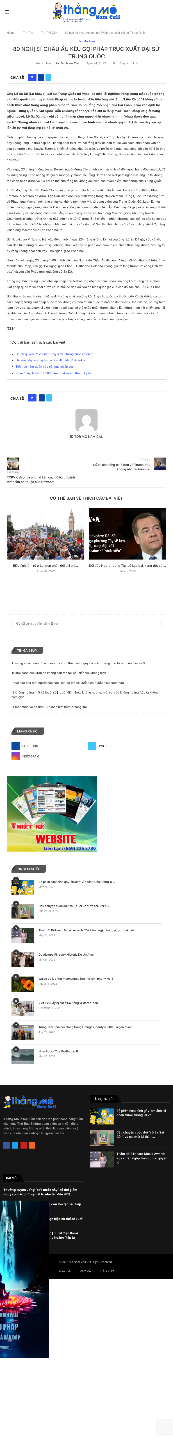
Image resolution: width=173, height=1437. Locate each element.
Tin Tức (28, 32)
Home (10, 32)
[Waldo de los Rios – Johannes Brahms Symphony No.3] (22, 984)
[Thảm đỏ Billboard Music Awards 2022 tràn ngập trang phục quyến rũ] (22, 935)
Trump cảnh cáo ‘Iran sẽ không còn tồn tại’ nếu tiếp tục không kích (58, 673)
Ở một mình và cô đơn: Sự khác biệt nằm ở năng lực (49, 707)
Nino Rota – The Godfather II (58, 1051)
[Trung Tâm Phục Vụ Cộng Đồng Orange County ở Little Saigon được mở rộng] (22, 1032)
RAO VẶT (86, 1271)
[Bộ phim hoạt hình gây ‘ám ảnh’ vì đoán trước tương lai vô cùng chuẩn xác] (22, 887)
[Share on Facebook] (41, 77)
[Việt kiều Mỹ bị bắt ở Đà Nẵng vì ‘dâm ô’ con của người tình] (22, 1008)
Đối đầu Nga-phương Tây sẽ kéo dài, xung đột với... (127, 565)
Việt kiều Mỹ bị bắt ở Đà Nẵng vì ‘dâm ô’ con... (70, 1003)
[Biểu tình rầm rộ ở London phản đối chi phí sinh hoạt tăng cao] (45, 534)
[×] (86, 1358)
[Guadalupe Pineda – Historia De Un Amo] (22, 960)
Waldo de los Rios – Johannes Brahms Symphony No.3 (76, 978)
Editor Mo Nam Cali (65, 63)
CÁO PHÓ (107, 1271)
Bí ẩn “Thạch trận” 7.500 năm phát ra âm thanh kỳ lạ (53, 373)
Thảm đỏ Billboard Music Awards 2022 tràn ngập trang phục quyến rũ (86, 930)
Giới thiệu (65, 1271)
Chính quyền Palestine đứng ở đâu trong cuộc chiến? (54, 354)
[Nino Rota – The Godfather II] (22, 1056)
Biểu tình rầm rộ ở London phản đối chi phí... (45, 565)
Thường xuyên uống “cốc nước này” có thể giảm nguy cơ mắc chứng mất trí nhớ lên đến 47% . (79, 663)
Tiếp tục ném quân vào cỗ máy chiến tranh (46, 366)
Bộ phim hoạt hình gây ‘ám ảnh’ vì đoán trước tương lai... (77, 882)
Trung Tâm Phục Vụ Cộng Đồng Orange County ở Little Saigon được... (86, 1027)
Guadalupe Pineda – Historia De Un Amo (66, 954)
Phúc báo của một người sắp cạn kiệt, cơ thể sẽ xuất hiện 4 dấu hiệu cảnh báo (67, 683)
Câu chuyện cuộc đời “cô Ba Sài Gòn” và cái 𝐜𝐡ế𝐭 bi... (74, 906)
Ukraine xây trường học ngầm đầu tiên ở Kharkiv (50, 360)
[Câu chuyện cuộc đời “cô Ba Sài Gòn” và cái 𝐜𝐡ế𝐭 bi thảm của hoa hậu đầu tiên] (22, 911)
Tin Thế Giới (49, 32)
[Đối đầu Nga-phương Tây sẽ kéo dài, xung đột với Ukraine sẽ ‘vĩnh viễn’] (127, 534)
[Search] (166, 12)
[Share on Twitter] (48, 77)
